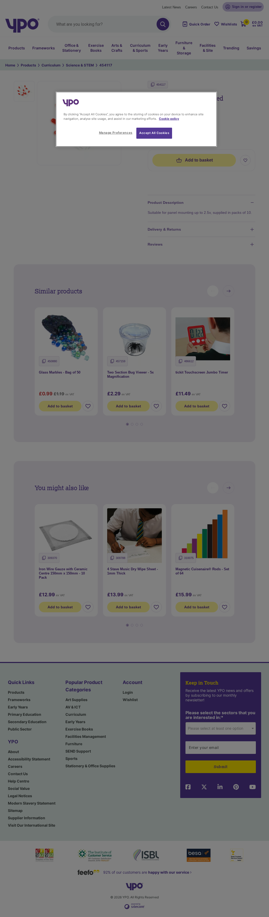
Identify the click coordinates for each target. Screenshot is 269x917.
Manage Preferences (115, 132)
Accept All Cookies (154, 133)
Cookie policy (169, 119)
